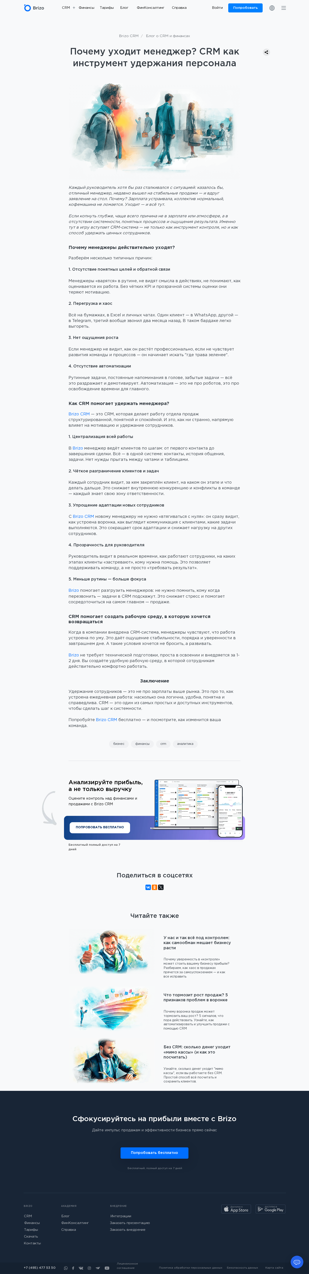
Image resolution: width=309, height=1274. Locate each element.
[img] (283, 8)
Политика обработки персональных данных (190, 1268)
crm (163, 744)
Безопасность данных (242, 1268)
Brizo (78, 448)
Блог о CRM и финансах (168, 36)
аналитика (185, 744)
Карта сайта (274, 1268)
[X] (161, 887)
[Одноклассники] (154, 887)
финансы (142, 744)
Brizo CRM (129, 36)
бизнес (118, 744)
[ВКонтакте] (148, 887)
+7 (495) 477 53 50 (39, 1268)
